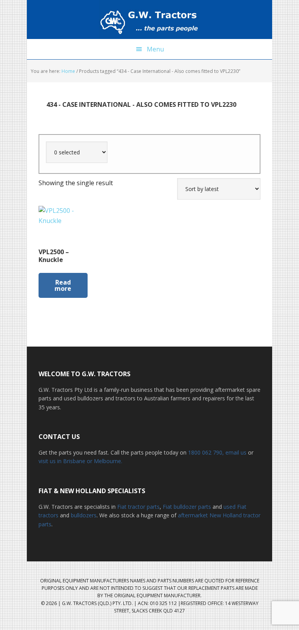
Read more (63, 285)
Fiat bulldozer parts (187, 506)
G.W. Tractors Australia (149, 19)
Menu (155, 49)
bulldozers (84, 515)
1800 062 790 (205, 452)
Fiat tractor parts (138, 506)
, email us (235, 452)
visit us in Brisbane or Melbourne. (80, 461)
